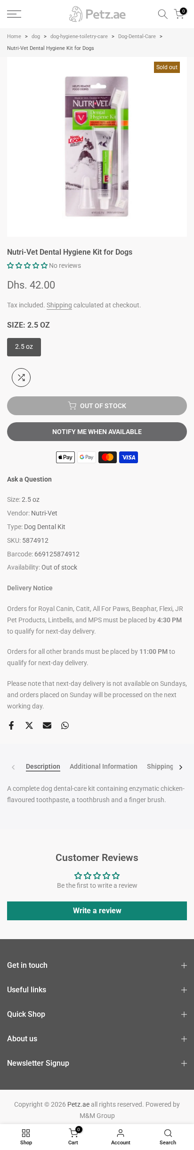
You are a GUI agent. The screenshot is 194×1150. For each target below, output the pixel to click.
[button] (27, 265)
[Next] (180, 767)
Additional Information (103, 766)
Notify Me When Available (97, 431)
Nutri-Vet (44, 513)
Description (43, 766)
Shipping (59, 305)
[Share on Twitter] (29, 725)
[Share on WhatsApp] (65, 725)
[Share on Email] (47, 725)
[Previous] (13, 767)
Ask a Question (29, 479)
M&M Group (97, 1115)
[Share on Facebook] (11, 725)
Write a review (97, 910)
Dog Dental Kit (44, 527)
